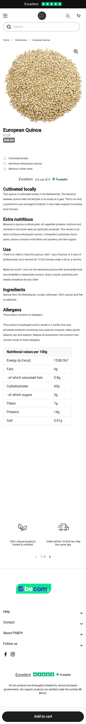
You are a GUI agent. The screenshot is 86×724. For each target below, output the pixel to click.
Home (6, 40)
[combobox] (41, 26)
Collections (21, 40)
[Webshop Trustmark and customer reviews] (42, 595)
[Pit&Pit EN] (42, 16)
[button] (79, 16)
